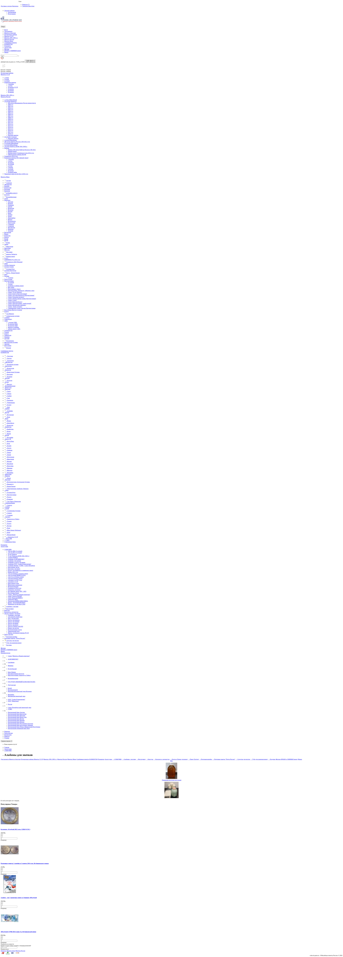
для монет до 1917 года (15, 580)
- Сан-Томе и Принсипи (13, 501)
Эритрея (6, 344)
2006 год (10, 114)
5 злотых (10, 277)
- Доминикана (10, 402)
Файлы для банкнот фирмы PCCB (18, 633)
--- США (6, 540)
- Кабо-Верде (10, 423)
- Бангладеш (8, 366)
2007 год (10, 116)
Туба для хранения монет (14, 643)
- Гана (8, 398)
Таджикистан (8, 330)
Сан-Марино (10, 313)
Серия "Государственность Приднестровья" (21, 295)
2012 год (10, 124)
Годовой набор (12, 172)
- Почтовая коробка (205, 759)
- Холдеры (271, 759)
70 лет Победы (12, 554)
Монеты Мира (8, 41)
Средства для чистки (12, 640)
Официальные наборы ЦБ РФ (17, 154)
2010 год (10, 121)
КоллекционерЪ (13, 690)
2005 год (10, 112)
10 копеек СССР (13, 87)
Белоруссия (7, 187)
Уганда (6, 333)
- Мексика (9, 470)
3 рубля (6, 79)
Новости (7, 736)
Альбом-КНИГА (13, 557)
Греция (10, 206)
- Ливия (8, 455)
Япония (8, 348)
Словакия (11, 224)
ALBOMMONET (13, 659)
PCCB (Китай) (12, 669)
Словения (11, 226)
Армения (9, 183)
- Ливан (8, 452)
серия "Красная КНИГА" (15, 598)
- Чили (8, 528)
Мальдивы (7, 248)
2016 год (10, 130)
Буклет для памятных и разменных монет (20, 570)
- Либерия (9, 450)
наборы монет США (14, 329)
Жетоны (6, 49)
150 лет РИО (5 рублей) (15, 551)
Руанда (6, 311)
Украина (6, 337)
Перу (5, 274)
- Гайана (8, 393)
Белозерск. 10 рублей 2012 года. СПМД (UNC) (15, 829)
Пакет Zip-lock (8, 634)
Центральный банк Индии (16, 719)
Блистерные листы (13, 567)
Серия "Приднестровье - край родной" (19, 303)
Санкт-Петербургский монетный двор (19, 707)
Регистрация (12, 14)
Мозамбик (11, 694)
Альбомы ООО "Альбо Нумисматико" (19, 564)
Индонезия (7, 232)
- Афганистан (8, 362)
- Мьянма (7, 476)
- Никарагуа (9, 484)
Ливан (6, 244)
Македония (9, 246)
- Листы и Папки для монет (179, 759)
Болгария (7, 189)
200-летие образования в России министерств (22, 103)
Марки (6, 52)
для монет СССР (13, 581)
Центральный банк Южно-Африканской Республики (24, 727)
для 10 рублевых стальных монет (18, 573)
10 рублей (11, 164)
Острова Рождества (10, 270)
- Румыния (9, 499)
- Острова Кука (10, 492)
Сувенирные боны (10, 542)
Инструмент (10, 608)
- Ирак (8, 417)
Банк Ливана (12, 672)
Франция (10, 229)
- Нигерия (7, 479)
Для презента (8, 31)
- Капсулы (149, 759)
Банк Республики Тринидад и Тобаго (19, 675)
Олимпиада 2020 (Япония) (14, 262)
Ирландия (11, 208)
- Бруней (7, 378)
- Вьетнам (7, 389)
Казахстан (7, 235)
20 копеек (11, 90)
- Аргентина (10, 360)
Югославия (7, 345)
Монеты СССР (8, 36)
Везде (6, 30)
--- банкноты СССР (12, 537)
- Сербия (7, 507)
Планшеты (7, 46)
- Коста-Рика (10, 441)
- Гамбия (8, 396)
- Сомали (9, 513)
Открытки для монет (14, 590)
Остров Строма (9, 267)
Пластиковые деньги (14, 289)
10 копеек (11, 162)
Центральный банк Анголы (16, 712)
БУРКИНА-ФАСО (11, 193)
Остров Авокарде (9, 265)
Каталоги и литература (11, 612)
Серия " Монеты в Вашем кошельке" (19, 594)
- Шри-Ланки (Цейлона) (13, 530)
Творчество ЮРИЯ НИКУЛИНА (18, 601)
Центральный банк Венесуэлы (17, 717)
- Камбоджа (7, 427)
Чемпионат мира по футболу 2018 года (16, 174)
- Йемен (8, 421)
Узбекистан (7, 335)
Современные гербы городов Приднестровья (21, 308)
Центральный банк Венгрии (16, 715)
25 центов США (13, 324)
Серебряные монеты (10, 42)
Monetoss (10, 665)
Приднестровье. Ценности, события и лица (21, 290)
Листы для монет (13, 625)
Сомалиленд (8, 319)
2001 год (10, 106)
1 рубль (6, 77)
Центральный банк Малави (16, 720)
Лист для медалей (13, 618)
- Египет (8, 405)
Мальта (10, 219)
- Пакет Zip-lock (193, 759)
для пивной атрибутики (15, 617)
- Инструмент (141, 759)
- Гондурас (9, 356)
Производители (5, 653)
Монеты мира (11, 951)
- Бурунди (9, 380)
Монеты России (9, 39)
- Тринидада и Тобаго (12, 519)
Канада (6, 237)
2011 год (10, 122)
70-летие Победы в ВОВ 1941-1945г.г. (15, 146)
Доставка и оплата (6, 6)
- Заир (8, 407)
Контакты (15, 6)
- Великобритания (9, 386)
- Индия (6, 412)
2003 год (10, 109)
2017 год (10, 132)
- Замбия (6, 408)
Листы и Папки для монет (12, 613)
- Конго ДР (7, 439)
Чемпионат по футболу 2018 (16, 604)
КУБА (8, 242)
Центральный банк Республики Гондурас (20, 723)
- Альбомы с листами (129, 759)
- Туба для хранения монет (259, 759)
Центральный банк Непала (16, 722)
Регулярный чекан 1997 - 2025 (17, 591)
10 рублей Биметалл (10, 101)
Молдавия (9, 252)
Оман (6, 263)
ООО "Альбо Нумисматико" (16, 699)
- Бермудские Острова (13, 372)
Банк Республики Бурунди (16, 673)
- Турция (8, 521)
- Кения (8, 433)
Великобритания (11, 197)
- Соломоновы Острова (13, 511)
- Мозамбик (9, 472)
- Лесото (8, 448)
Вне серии (11, 287)
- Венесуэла (7, 387)
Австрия (10, 202)
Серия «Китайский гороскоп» (17, 305)
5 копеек (10, 167)
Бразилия (7, 191)
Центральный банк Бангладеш (17, 714)
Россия (10, 704)
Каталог (6, 71)
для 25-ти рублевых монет (16, 577)
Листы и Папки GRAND (15, 626)
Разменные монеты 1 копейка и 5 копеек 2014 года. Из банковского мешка (25, 863)
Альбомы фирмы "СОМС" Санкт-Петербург (21, 565)
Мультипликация (13, 586)
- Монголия (7, 474)
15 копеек (11, 89)
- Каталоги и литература (161, 759)
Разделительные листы (15, 629)
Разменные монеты (10, 82)
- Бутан (6, 382)
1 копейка (11, 84)
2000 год (10, 104)
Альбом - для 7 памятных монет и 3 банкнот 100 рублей (19, 897)
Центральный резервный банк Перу (19, 728)
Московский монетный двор (16, 696)
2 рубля (10, 166)
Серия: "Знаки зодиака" (15, 306)
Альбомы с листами (12, 606)
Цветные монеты (13, 135)
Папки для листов (13, 628)
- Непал (8, 478)
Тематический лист (14, 631)
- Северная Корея (9, 503)
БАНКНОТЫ (8, 44)
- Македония (10, 459)
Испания (10, 210)
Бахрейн (6, 186)
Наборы (6, 148)
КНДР (6, 240)
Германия (11, 205)
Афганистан (8, 184)
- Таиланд (7, 517)
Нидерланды (12, 221)
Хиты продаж (8, 733)
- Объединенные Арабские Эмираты (17, 488)
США (6, 321)
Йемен (6, 234)
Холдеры (9, 645)
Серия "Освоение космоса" (16, 297)
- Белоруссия (10, 368)
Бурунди (7, 194)
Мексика (7, 250)
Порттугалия (8, 279)
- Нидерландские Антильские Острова (18, 482)
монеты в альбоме (13, 327)
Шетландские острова (11, 342)
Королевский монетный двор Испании (20, 691)
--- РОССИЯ (8, 538)
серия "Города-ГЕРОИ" (15, 596)
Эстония (10, 231)
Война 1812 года (13, 572)
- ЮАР (8, 532)
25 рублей (11, 282)
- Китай (6, 435)
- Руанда (8, 497)
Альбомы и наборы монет (16, 285)
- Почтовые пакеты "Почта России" (223, 759)
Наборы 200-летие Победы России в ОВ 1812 (22, 149)
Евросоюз (7, 200)
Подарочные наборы (10, 34)
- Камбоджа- (10, 429)
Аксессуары (8, 47)
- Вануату (9, 384)
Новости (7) (25, 4)
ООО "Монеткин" (13, 701)
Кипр (9, 213)
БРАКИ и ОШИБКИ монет (12, 50)
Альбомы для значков (14, 561)
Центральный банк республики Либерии (20, 725)
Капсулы (7, 610)
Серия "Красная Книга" (15, 302)
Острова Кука (10, 269)
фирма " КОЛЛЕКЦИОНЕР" (17, 602)
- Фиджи (8, 526)
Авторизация (12, 12)
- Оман (6, 490)
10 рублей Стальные (10, 137)
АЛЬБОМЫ (8, 549)
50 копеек (11, 92)
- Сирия (6, 508)
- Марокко (9, 468)
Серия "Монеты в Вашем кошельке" (19, 656)
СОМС (10, 709)
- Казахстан (9, 425)
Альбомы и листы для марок (16, 562)
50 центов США (13, 325)
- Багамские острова (12, 364)
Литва (10, 216)
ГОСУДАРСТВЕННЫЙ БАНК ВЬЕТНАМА (21, 681)
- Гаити (8, 391)
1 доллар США (12, 322)
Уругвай (6, 338)
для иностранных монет (15, 578)
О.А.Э (6, 258)
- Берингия (7, 370)
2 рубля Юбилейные (10, 140)
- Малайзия (9, 463)
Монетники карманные (15, 585)
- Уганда (8, 523)
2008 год (10, 117)
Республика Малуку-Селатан (13, 310)
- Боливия (9, 376)
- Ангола (9, 358)
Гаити (6, 198)
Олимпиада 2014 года (11, 156)
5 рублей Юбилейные (11, 145)
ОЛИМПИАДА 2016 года (12, 259)
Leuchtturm (11, 662)
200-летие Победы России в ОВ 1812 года (17, 141)
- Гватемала (9, 400)
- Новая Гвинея (10, 486)
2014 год (10, 127)
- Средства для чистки (243, 759)
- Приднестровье (11, 494)
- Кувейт (8, 446)
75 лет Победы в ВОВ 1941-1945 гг (18, 556)
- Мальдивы (9, 466)
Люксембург (11, 218)
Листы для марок (13, 623)
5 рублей (7, 81)
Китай (6, 239)
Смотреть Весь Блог (28, 6)
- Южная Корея (10, 534)
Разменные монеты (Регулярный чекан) (16, 158)
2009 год (10, 119)
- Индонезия (10, 415)
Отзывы (6, 738)
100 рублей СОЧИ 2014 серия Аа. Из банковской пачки (18, 931)
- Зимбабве (9, 411)
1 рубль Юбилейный (10, 100)
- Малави (9, 461)
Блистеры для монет (14, 569)
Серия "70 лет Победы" (15, 292)
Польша (6, 276)
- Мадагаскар (10, 457)
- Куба (8, 443)
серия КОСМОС (13, 599)
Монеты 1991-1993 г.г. (11, 38)
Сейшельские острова (12, 316)
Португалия (11, 223)
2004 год (10, 111)
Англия (8, 180)
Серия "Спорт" (12, 300)
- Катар (8, 431)
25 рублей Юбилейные (11, 143)
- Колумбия (9, 437)
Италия (10, 211)
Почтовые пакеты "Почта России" (14, 638)
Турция (6, 332)
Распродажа (8, 734)
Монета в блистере (10, 33)
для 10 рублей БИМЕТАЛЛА (17, 575)
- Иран (6, 418)
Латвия (10, 214)
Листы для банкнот (14, 620)
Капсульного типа (13, 583)
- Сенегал (9, 505)
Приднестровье (9, 281)
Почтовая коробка (11, 636)
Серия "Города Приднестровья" (17, 294)
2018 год (10, 133)
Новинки (7, 731)
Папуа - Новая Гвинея (13, 273)
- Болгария (9, 374)
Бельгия (10, 203)
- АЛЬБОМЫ (116, 759)
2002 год (10, 108)
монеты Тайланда (11, 254)
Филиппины (10, 341)
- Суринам (9, 515)
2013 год (10, 125)
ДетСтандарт (12, 685)
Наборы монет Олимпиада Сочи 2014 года (21, 153)
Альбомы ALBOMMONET (16, 559)
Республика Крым (13, 593)
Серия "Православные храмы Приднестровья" (22, 298)
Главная (6, 747)
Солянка (6, 317)
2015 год (10, 129)
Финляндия (11, 227)
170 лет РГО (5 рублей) (15, 552)
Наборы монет (12, 151)
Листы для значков (13, 621)
